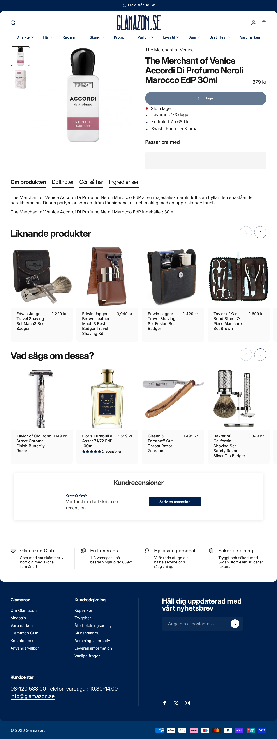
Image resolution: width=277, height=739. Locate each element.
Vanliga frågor (87, 656)
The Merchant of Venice (169, 49)
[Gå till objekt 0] (20, 56)
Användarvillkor (25, 648)
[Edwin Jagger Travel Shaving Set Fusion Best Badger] (173, 277)
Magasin (18, 618)
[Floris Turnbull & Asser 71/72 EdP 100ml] (107, 399)
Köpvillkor (83, 610)
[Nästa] (120, 102)
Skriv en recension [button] (175, 501)
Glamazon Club (24, 633)
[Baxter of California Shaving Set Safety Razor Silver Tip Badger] (239, 399)
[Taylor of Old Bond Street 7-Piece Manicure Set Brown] (239, 277)
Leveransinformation (93, 648)
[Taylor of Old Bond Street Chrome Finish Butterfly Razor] (42, 399)
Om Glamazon (24, 610)
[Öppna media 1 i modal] (83, 95)
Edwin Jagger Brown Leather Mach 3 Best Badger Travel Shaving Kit (95, 323)
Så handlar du (86, 633)
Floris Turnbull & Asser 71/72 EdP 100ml (97, 441)
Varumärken (22, 625)
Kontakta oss (22, 640)
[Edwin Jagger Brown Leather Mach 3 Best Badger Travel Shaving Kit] (107, 277)
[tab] (28, 183)
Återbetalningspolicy (93, 625)
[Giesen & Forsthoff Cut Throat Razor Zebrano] (173, 399)
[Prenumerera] (235, 623)
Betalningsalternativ (92, 640)
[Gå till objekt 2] (20, 79)
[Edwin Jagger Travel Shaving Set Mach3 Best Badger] (42, 277)
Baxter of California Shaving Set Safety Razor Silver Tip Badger (229, 446)
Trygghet (82, 618)
